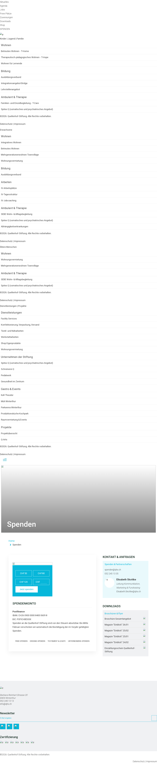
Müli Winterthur (8, 401)
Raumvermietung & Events (14, 419)
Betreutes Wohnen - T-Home (15, 51)
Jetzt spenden (26, 589)
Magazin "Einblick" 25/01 (117, 636)
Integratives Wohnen (11, 142)
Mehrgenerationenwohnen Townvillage (20, 154)
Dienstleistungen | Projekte (13, 306)
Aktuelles (4, 2)
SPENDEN (5, 29)
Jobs (2, 9)
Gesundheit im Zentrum (12, 381)
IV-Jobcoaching (8, 200)
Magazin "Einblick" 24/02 (117, 642)
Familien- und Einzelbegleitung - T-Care (20, 103)
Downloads (5, 21)
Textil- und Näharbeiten (12, 331)
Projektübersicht (9, 433)
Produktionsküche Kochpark (14, 413)
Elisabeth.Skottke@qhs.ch (128, 591)
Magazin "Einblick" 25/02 (117, 630)
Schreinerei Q (7, 369)
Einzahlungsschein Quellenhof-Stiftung (120, 650)
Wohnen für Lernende (11, 63)
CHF (23, 573)
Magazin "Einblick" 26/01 (117, 624)
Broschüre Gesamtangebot (118, 618)
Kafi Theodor (7, 395)
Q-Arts (4, 439)
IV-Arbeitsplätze (9, 188)
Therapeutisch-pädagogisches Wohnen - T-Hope (24, 57)
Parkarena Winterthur (11, 407)
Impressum (20, 124)
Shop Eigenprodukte (11, 343)
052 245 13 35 (111, 573)
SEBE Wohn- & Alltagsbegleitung (16, 214)
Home (12, 541)
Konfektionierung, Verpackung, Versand (20, 324)
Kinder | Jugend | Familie (12, 38)
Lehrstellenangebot (10, 89)
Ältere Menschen (8, 247)
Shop (2, 25)
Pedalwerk (6, 375)
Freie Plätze (6, 13)
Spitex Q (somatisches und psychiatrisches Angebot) (27, 109)
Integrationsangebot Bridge (14, 83)
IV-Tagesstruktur (9, 194)
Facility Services (9, 318)
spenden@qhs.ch (113, 569)
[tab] (52, 641)
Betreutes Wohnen (10, 148)
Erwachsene (6, 130)
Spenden (17, 544)
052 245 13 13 (7, 701)
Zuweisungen (6, 17)
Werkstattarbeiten (10, 337)
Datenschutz (6, 124)
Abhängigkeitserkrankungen (14, 226)
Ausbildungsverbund (11, 77)
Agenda (3, 6)
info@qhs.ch (6, 704)
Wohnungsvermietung (12, 161)
